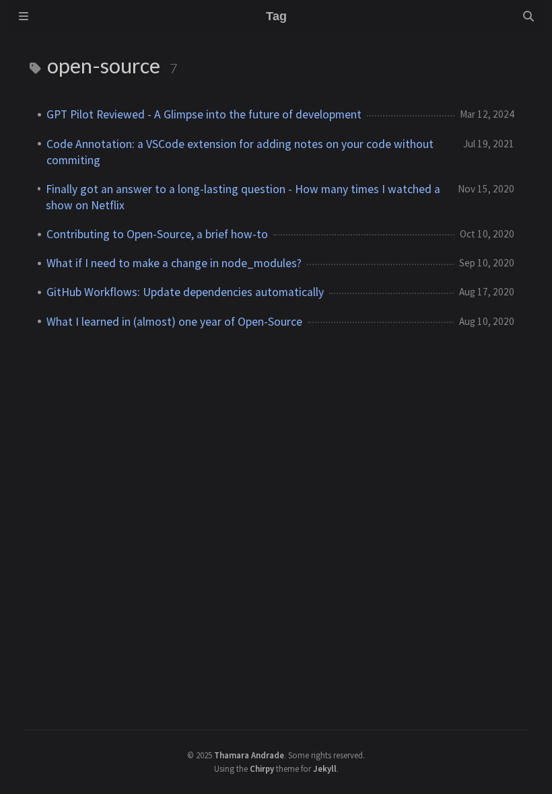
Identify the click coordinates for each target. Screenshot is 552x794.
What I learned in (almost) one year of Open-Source (174, 321)
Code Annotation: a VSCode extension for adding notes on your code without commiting (240, 152)
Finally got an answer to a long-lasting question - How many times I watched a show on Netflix (243, 197)
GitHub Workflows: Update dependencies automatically (185, 292)
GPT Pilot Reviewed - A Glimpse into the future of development (203, 114)
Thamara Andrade (249, 755)
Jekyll (325, 768)
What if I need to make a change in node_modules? (174, 263)
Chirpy (262, 768)
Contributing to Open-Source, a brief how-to (157, 234)
